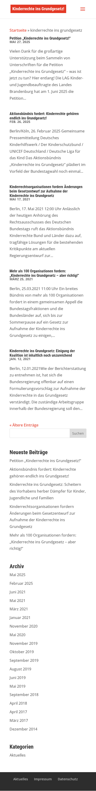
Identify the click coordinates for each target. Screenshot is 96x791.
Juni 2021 (18, 592)
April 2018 (18, 703)
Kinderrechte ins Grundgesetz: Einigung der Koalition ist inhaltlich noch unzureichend (42, 353)
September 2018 (24, 694)
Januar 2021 (20, 617)
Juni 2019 (18, 677)
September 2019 (24, 660)
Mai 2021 (17, 600)
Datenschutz (68, 779)
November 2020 (24, 626)
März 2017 (19, 720)
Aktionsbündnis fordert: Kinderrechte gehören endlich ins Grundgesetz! (44, 116)
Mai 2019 (17, 686)
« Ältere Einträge (24, 425)
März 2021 (19, 609)
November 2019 (24, 643)
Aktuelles (18, 755)
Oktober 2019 (22, 651)
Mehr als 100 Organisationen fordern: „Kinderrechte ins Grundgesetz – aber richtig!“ (44, 273)
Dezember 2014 (23, 729)
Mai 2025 (17, 574)
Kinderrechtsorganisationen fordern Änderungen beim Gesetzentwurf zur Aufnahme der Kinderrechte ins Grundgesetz (46, 191)
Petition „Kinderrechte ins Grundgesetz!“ (40, 38)
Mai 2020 (17, 634)
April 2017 (18, 711)
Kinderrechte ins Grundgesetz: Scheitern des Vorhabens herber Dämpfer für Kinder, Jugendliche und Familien (48, 491)
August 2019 (20, 669)
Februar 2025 (21, 583)
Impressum (43, 779)
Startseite (18, 30)
